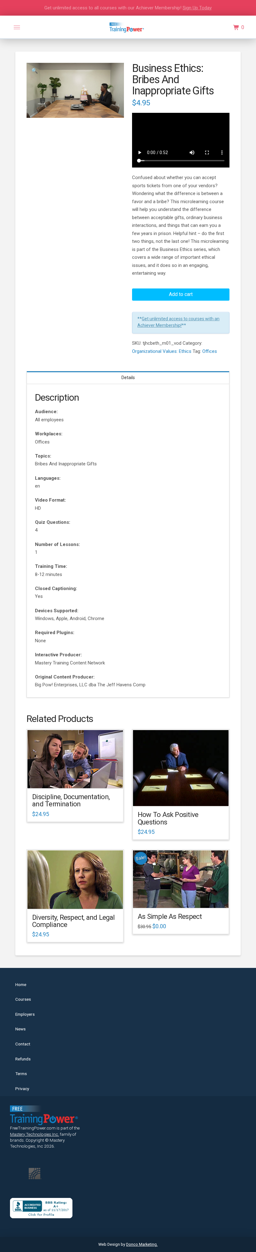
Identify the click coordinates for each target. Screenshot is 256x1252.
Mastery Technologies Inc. (34, 1134)
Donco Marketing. (142, 1244)
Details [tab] (128, 377)
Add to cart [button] (78, 777)
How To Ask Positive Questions (168, 818)
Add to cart (181, 294)
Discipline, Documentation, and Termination (71, 800)
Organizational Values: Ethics (161, 351)
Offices (209, 351)
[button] (17, 27)
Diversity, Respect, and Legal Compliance (73, 921)
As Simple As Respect (170, 916)
